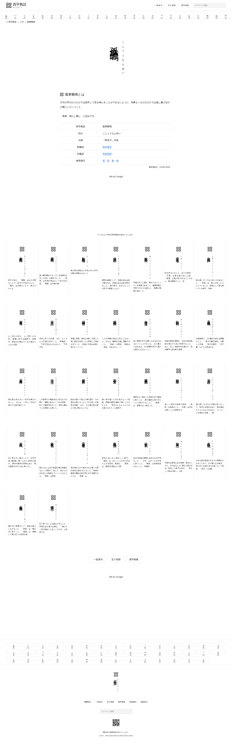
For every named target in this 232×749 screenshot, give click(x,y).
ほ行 (218, 652)
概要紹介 (87, 702)
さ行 (98, 15)
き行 (61, 15)
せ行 (125, 15)
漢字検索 (185, 5)
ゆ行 (101, 659)
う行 (24, 15)
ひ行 (174, 652)
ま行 (14, 659)
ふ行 (189, 652)
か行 (52, 15)
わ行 (204, 659)
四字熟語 (19, 4)
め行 (58, 659)
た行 (143, 15)
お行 (43, 15)
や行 (87, 659)
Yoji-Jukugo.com (115, 736)
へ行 (204, 652)
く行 (70, 15)
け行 (79, 15)
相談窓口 (144, 702)
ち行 (153, 15)
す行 (116, 15)
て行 (171, 15)
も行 (72, 659)
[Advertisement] (61, 199)
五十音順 (172, 5)
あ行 (6, 15)
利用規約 (132, 702)
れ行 (174, 659)
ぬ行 (207, 15)
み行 (28, 659)
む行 (43, 659)
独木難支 (107, 147)
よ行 (116, 659)
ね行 (217, 15)
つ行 (162, 15)
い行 (15, 15)
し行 (107, 15)
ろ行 (189, 659)
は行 (160, 652)
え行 (34, 15)
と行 (180, 15)
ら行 (131, 659)
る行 (160, 659)
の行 (226, 15)
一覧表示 (158, 5)
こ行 (89, 15)
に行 (198, 15)
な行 (189, 15)
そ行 (134, 15)
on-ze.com (128, 736)
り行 (145, 659)
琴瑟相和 (107, 154)
